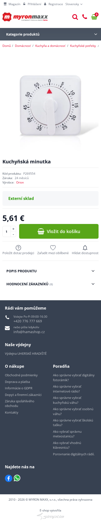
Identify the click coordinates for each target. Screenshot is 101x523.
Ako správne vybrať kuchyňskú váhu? (67, 400)
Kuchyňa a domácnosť (50, 46)
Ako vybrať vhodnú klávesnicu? (67, 445)
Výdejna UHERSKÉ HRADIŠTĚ (26, 353)
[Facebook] (8, 478)
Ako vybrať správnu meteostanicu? (67, 434)
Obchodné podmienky (21, 375)
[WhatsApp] (17, 478)
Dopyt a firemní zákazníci (23, 394)
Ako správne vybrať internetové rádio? (67, 388)
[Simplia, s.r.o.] (50, 516)
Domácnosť (23, 46)
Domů (6, 46)
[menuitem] (12, 4)
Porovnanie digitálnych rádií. (73, 454)
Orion (20, 182)
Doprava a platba (17, 381)
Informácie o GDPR (18, 388)
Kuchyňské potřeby (83, 46)
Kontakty (11, 412)
